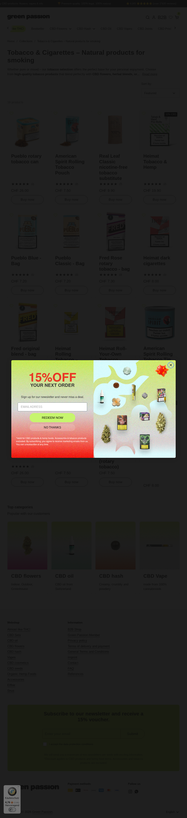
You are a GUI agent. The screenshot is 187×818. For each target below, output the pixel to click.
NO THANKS (52, 427)
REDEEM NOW (52, 417)
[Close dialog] (171, 365)
